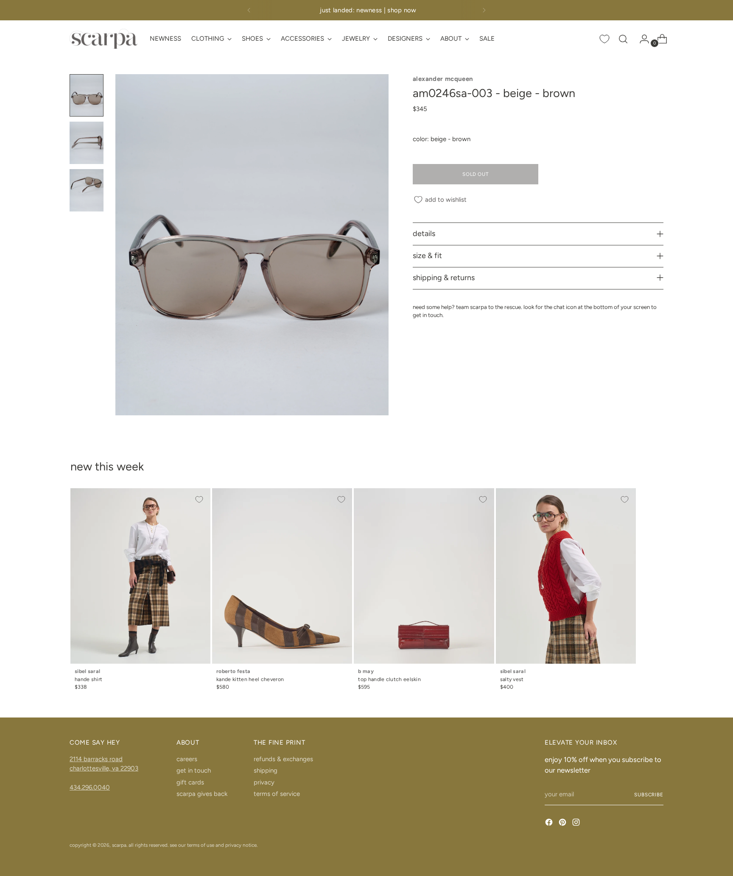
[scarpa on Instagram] (577, 823)
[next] (484, 10)
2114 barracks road (96, 759)
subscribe (648, 795)
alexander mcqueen (443, 79)
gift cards (190, 782)
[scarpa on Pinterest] (563, 823)
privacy (264, 782)
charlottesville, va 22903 (104, 768)
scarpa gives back (201, 794)
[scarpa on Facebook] (550, 823)
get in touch (193, 770)
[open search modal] (623, 39)
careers (186, 759)
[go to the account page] (640, 39)
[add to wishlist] (199, 499)
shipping (265, 770)
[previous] (249, 10)
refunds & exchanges (283, 759)
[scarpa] (103, 39)
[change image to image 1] (87, 95)
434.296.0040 (90, 787)
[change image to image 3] (87, 190)
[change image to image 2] (87, 143)
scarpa (119, 845)
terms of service (277, 794)
